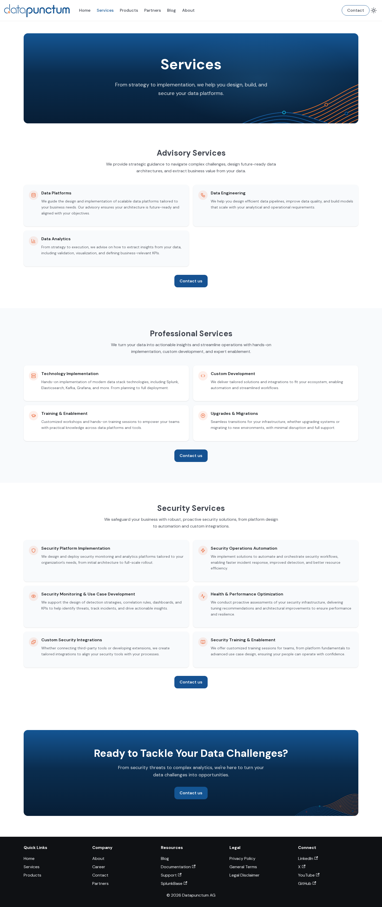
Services (105, 10)
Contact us (191, 281)
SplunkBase (171, 883)
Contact (355, 10)
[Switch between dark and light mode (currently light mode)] (374, 10)
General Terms (243, 867)
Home (84, 10)
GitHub (304, 883)
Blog (171, 10)
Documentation (176, 867)
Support (169, 875)
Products (129, 10)
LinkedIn (305, 858)
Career (98, 867)
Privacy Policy (242, 858)
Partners (152, 10)
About (188, 10)
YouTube (306, 875)
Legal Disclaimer (244, 875)
